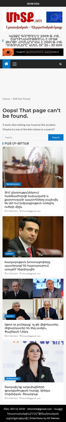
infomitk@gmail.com (31, 211)
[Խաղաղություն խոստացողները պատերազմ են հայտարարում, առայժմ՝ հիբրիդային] (33, 236)
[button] (14, 64)
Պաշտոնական (13, 184)
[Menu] (14, 64)
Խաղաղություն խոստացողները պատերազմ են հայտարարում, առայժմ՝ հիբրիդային (27, 265)
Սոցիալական (12, 379)
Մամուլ (10, 316)
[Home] (6, 63)
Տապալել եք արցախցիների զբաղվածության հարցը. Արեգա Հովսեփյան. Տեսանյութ (27, 390)
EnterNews (36, 418)
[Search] (60, 64)
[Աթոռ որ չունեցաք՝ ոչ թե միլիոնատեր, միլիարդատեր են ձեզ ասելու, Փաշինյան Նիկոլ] (33, 299)
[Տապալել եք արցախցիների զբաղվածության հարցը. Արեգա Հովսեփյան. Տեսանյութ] (33, 361)
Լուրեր (9, 254)
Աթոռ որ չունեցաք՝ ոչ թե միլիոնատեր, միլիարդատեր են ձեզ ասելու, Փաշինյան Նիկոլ (32, 328)
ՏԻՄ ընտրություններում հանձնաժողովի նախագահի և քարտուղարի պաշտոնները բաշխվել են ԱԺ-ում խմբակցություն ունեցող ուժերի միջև (31, 199)
